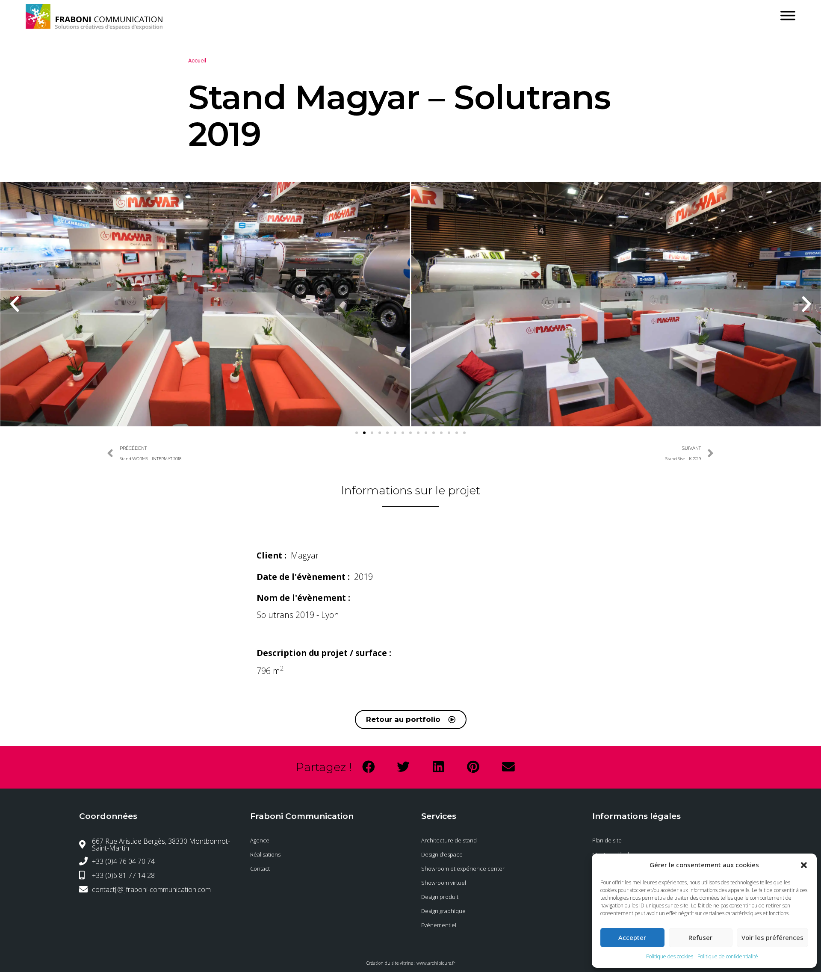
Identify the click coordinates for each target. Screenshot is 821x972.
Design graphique (443, 911)
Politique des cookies (669, 956)
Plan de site (607, 840)
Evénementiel (438, 925)
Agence (259, 840)
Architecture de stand (449, 840)
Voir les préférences (772, 937)
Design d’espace (442, 854)
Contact (260, 868)
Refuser (700, 937)
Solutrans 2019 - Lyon (298, 614)
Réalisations (265, 854)
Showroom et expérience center (463, 868)
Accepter (632, 937)
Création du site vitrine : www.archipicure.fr (410, 963)
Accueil (197, 60)
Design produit (439, 897)
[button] (804, 865)
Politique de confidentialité (727, 956)
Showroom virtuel (443, 882)
